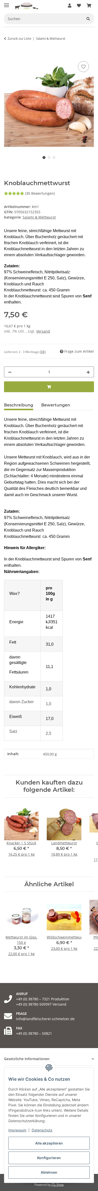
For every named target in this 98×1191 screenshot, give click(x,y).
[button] (69, 6)
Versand (43, 331)
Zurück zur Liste (19, 38)
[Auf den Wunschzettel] (83, 66)
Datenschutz (42, 1130)
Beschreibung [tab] (18, 405)
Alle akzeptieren (49, 1143)
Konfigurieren (49, 1158)
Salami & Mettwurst (39, 217)
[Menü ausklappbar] (6, 3)
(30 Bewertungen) (40, 193)
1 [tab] (43, 157)
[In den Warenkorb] (8, 54)
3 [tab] (54, 157)
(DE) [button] (43, 352)
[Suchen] (88, 18)
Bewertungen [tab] (55, 405)
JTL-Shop (58, 1184)
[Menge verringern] (9, 372)
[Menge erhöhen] (88, 372)
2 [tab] (49, 157)
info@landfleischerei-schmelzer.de (45, 1018)
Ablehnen (49, 1172)
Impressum (17, 1130)
